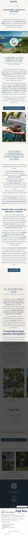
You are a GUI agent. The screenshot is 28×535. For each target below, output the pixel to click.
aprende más (14, 270)
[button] (3, 2)
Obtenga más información (14, 108)
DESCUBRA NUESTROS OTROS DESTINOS (14, 476)
